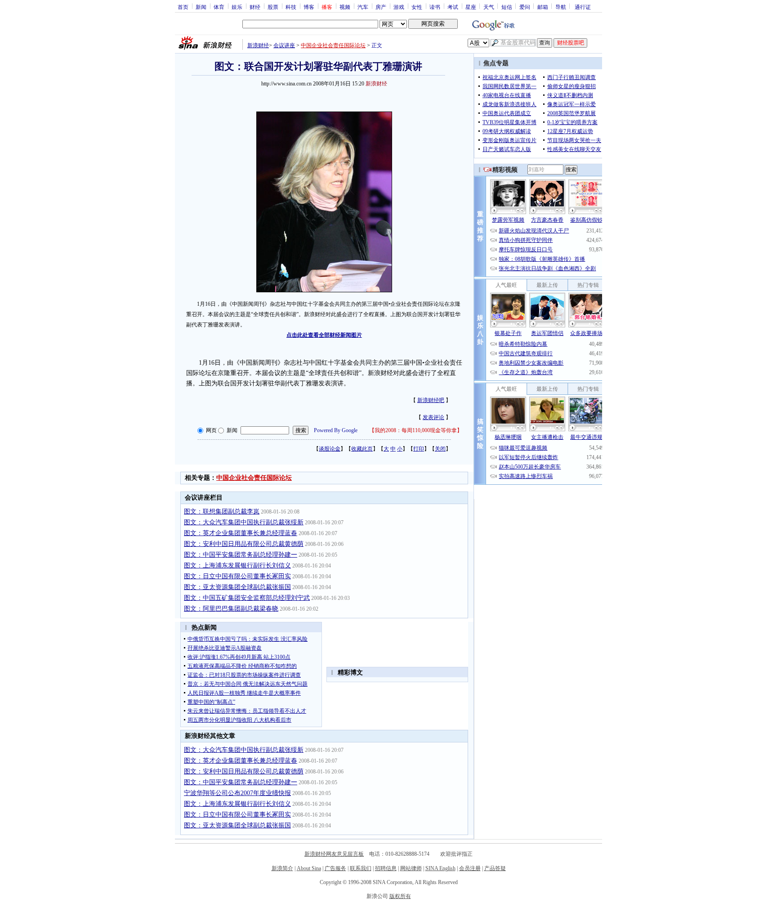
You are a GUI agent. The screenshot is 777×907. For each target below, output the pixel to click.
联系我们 (360, 868)
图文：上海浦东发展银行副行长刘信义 (237, 565)
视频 (344, 6)
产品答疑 (495, 868)
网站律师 (411, 868)
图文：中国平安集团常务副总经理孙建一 (240, 554)
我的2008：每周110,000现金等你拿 (416, 430)
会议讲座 (284, 45)
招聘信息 (386, 868)
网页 (211, 430)
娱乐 (237, 6)
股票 (273, 6)
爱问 (524, 6)
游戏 (398, 6)
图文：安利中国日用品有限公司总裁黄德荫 (244, 544)
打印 (418, 449)
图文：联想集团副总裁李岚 (221, 511)
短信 (506, 6)
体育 (219, 6)
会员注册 (470, 868)
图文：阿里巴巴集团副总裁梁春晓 (231, 608)
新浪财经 (258, 45)
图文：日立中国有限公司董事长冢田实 (237, 576)
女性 (416, 6)
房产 (380, 6)
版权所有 (400, 896)
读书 (434, 6)
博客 (309, 6)
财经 (255, 6)
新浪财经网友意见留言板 (334, 854)
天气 (488, 6)
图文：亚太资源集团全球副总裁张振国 (237, 587)
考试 (452, 6)
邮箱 (542, 6)
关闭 (440, 449)
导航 (560, 6)
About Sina (309, 868)
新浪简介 (282, 868)
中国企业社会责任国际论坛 (333, 45)
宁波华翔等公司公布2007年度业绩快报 (237, 793)
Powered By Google (335, 430)
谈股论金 (329, 449)
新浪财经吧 (430, 400)
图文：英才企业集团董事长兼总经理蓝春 (240, 533)
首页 (183, 6)
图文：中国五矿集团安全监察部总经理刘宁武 (247, 597)
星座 (470, 6)
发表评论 (433, 417)
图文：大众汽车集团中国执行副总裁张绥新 (244, 522)
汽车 (362, 6)
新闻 (201, 6)
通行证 (583, 6)
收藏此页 (362, 449)
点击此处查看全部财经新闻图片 (324, 335)
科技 (291, 6)
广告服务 (335, 868)
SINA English (440, 868)
